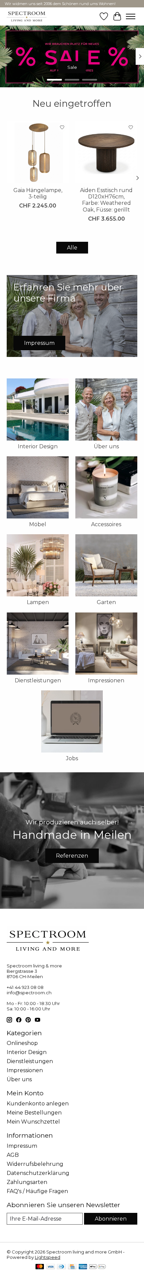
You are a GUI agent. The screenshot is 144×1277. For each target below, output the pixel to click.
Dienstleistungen (38, 680)
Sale (72, 67)
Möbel (37, 524)
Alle (72, 247)
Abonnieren (111, 1219)
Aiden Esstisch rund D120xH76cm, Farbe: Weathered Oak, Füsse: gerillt (106, 200)
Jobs (72, 758)
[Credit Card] (72, 1267)
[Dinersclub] (61, 1267)
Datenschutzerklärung (38, 1173)
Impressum (22, 1146)
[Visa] (50, 1267)
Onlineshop (22, 1043)
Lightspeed (47, 1257)
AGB (13, 1155)
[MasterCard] (39, 1267)
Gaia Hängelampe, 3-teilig (37, 193)
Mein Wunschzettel (33, 1122)
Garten (106, 602)
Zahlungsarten (27, 1182)
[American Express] (83, 1267)
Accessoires (106, 524)
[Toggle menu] (130, 16)
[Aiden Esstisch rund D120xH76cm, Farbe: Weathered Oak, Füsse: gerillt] (106, 152)
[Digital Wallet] (97, 1267)
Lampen (38, 602)
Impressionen (106, 680)
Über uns (106, 446)
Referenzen (72, 856)
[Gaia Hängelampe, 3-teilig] (38, 152)
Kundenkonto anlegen (38, 1103)
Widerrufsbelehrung (35, 1164)
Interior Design (38, 446)
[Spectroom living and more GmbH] (27, 16)
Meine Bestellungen (34, 1112)
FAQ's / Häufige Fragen (37, 1191)
